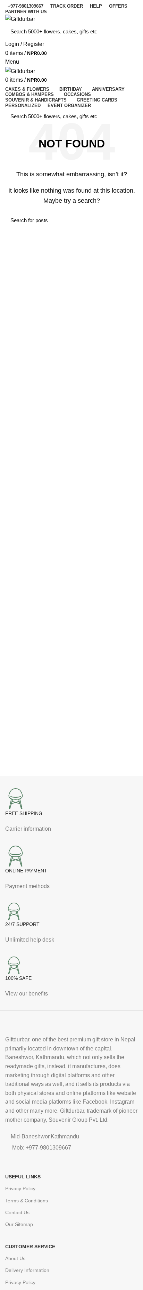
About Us (15, 1258)
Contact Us (17, 1212)
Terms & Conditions (26, 1200)
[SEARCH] (128, 32)
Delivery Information (27, 1270)
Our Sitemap (19, 1224)
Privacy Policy (20, 1188)
